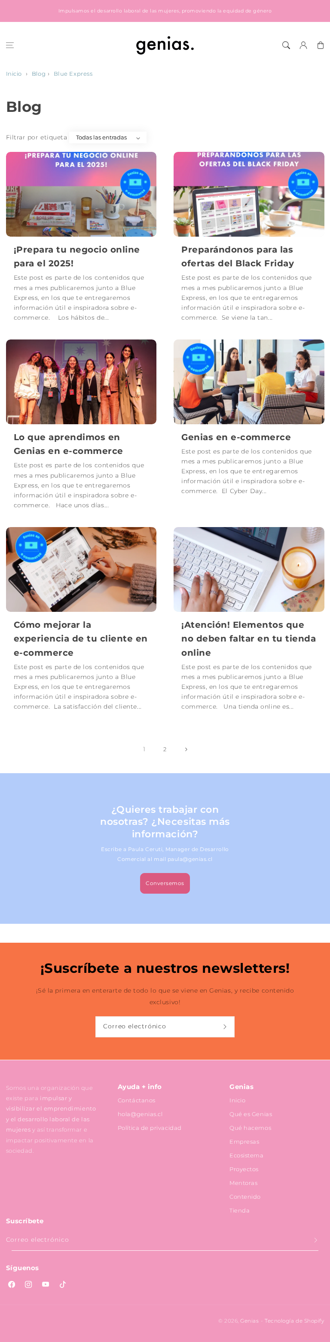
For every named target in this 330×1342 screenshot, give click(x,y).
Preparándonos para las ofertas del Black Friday (237, 256)
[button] (9, 45)
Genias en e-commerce (236, 437)
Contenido (245, 1196)
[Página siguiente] (186, 749)
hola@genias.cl (140, 1114)
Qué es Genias (250, 1114)
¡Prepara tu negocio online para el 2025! (77, 256)
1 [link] (144, 749)
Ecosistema (246, 1155)
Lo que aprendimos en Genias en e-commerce (68, 444)
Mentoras (243, 1182)
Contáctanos (137, 1100)
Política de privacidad (150, 1127)
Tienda (239, 1210)
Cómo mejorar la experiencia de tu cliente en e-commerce (81, 638)
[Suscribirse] (226, 1027)
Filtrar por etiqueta (36, 137)
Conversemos (165, 883)
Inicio (14, 74)
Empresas (244, 1141)
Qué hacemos (250, 1127)
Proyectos (244, 1169)
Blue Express (73, 74)
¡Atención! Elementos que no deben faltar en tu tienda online (248, 638)
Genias (249, 1321)
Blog (39, 74)
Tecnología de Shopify (294, 1321)
